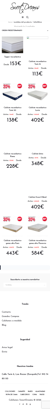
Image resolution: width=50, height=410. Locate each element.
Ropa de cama (11, 394)
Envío (4, 352)
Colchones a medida (11, 321)
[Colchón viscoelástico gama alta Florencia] (37, 226)
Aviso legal (7, 347)
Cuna (34, 394)
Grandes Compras (10, 316)
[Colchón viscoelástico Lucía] (37, 93)
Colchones (10, 391)
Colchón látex (37, 154)
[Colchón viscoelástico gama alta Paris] (12, 226)
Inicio (10, 22)
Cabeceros (24, 394)
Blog (4, 325)
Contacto (6, 312)
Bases (30, 391)
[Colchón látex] (37, 137)
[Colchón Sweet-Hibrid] (37, 182)
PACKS (42, 394)
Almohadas (40, 391)
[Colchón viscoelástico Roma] (12, 139)
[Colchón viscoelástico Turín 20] (12, 93)
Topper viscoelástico (12, 57)
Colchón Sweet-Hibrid (37, 197)
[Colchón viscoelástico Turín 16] (37, 47)
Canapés (21, 391)
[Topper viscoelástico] (12, 44)
